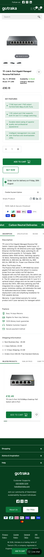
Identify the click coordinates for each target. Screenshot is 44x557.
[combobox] (22, 16)
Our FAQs (31, 509)
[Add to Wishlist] (39, 72)
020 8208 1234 (22, 483)
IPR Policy (37, 536)
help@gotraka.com (22, 487)
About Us (13, 509)
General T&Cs (27, 536)
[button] (31, 8)
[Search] (38, 16)
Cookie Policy (16, 536)
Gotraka (17, 542)
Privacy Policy (5, 536)
